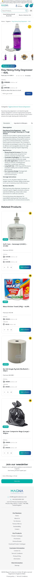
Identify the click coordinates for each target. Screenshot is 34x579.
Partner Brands (17, 541)
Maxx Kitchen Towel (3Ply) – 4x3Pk (16, 306)
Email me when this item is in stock (11, 90)
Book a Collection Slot (25, 15)
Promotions (17, 538)
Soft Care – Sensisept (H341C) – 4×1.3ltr (15, 245)
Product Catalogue (17, 536)
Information (17, 558)
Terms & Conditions (17, 553)
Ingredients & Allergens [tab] (20, 123)
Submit (29, 93)
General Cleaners (18, 106)
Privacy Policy (17, 556)
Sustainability (17, 526)
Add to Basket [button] (25, 267)
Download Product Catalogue (17, 544)
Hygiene (8, 21)
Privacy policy (10, 576)
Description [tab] (6, 123)
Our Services (17, 521)
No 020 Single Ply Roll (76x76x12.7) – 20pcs (16, 370)
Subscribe (17, 481)
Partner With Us (17, 523)
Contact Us (17, 550)
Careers (17, 529)
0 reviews (28, 75)
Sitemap (17, 565)
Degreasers (27, 106)
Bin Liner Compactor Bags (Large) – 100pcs (16, 432)
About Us (17, 518)
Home (3, 21)
